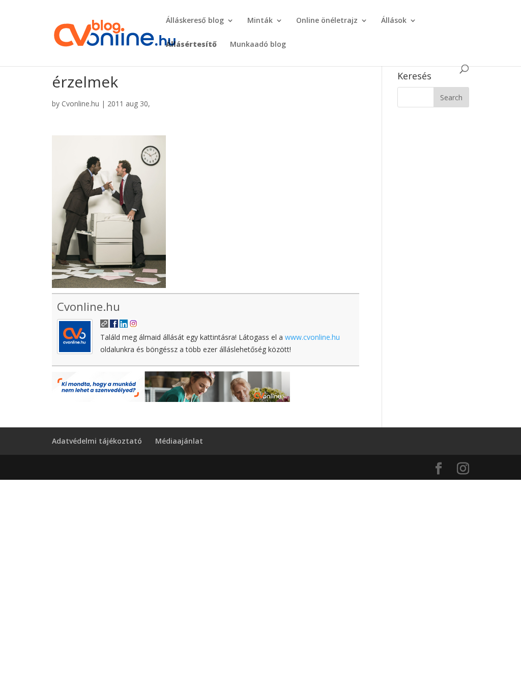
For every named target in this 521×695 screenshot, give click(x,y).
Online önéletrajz (327, 21)
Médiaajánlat (179, 441)
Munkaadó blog (258, 45)
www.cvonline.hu (312, 337)
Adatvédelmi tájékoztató (97, 441)
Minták (260, 21)
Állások (394, 21)
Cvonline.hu (80, 103)
